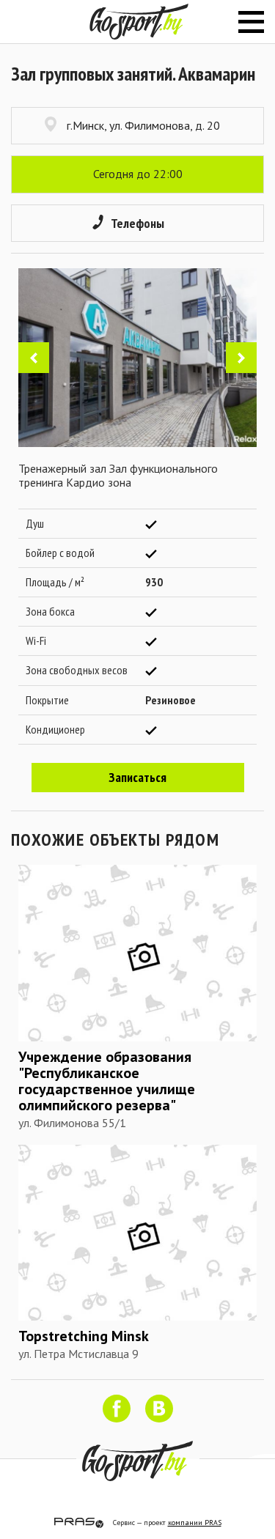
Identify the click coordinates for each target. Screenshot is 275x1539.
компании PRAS (194, 1522)
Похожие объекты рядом (115, 839)
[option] (137, 357)
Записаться (137, 777)
